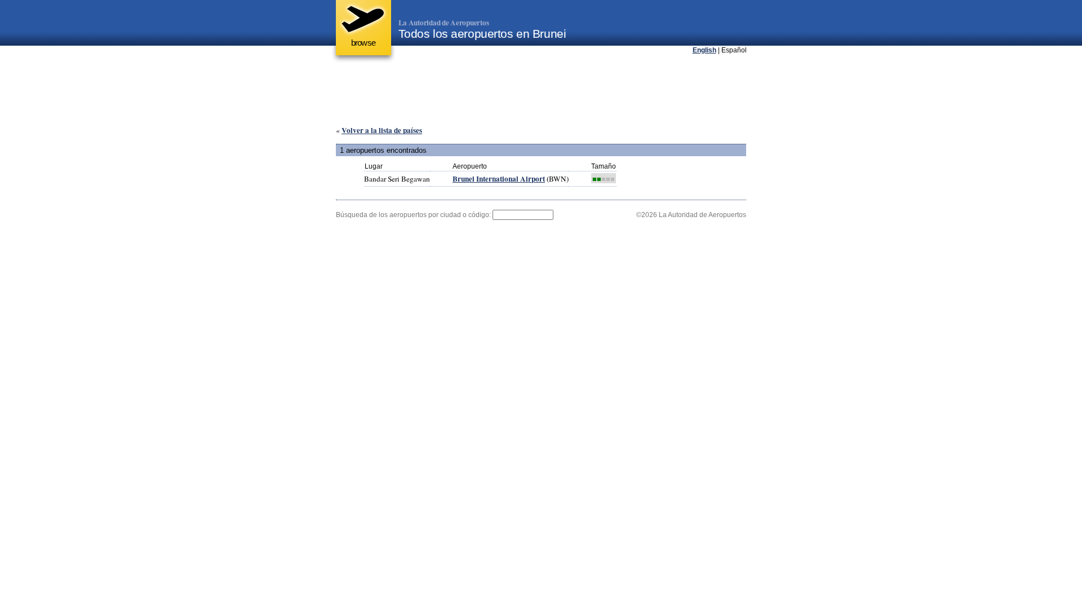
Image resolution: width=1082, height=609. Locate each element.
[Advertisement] (541, 89)
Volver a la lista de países (382, 130)
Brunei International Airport (499, 178)
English (704, 50)
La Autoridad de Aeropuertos (443, 22)
